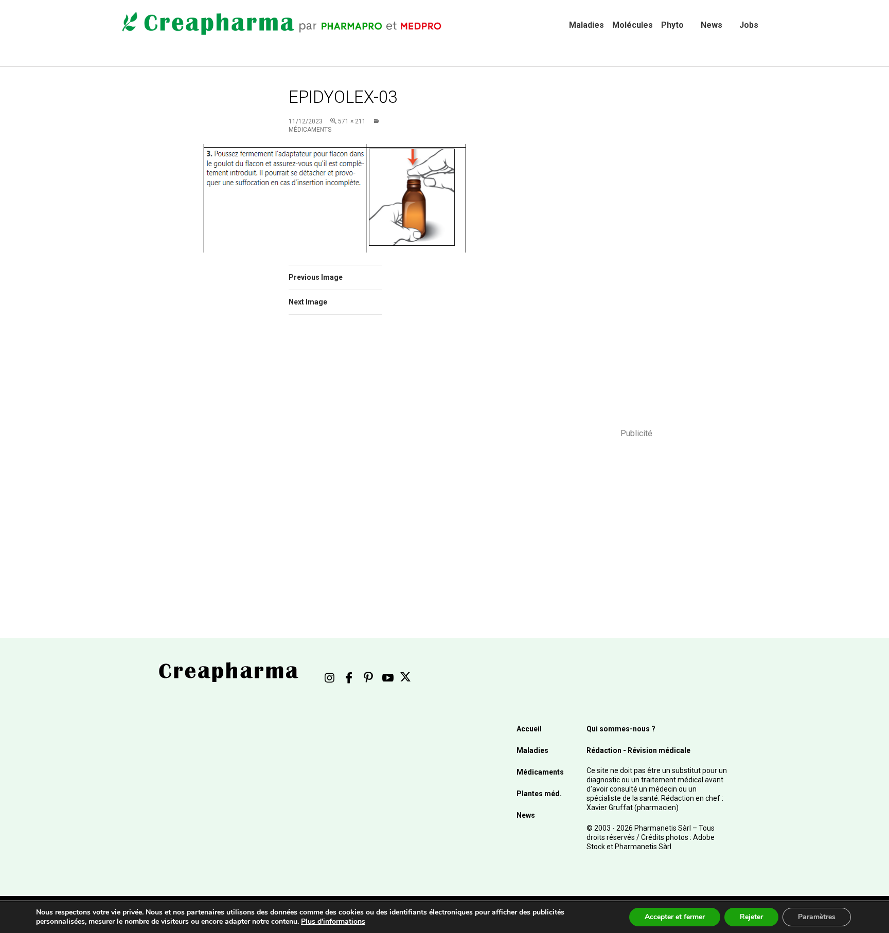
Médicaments (540, 772)
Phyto (672, 25)
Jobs (748, 25)
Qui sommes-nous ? (620, 729)
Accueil (529, 729)
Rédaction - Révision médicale (638, 750)
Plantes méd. (539, 794)
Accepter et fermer (675, 917)
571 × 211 (352, 121)
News (711, 25)
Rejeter (751, 917)
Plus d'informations (333, 921)
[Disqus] (349, 468)
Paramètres (816, 917)
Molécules (632, 25)
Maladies (586, 25)
